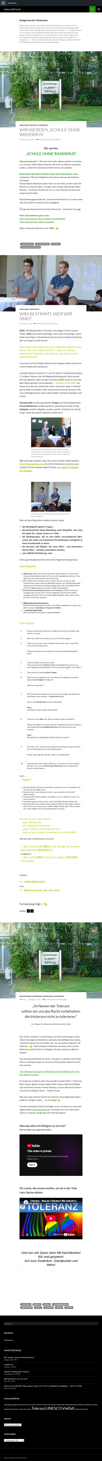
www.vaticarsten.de (41, 1109)
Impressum (8, 1340)
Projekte (33, 125)
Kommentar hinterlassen (50, 140)
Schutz (38, 1307)
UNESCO (59, 1307)
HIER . (40, 1100)
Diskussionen (26, 996)
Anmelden (12, 3)
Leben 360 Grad (12, 9)
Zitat (24, 1000)
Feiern (34, 1405)
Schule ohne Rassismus (31, 247)
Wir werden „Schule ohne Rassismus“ (50, 132)
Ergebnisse (37, 996)
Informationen (43, 244)
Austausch (26, 1304)
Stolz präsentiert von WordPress (15, 1458)
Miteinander (61, 1405)
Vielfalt (69, 1307)
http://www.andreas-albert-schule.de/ (37, 222)
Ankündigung (27, 244)
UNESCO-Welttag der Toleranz (16, 1371)
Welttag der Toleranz (81, 1409)
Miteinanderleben (61, 1304)
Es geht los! (8, 1364)
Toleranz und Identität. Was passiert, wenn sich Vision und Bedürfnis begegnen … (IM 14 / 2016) (43, 1386)
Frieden (47, 1304)
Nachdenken (27, 1307)
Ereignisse (24, 125)
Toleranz (49, 1307)
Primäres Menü (99, 9)
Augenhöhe (16, 1405)
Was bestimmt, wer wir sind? (46, 316)
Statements (43, 125)
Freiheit (37, 1304)
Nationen (88, 1405)
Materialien (48, 996)
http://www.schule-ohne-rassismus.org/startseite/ (42, 218)
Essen (29, 1405)
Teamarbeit (27, 1409)
